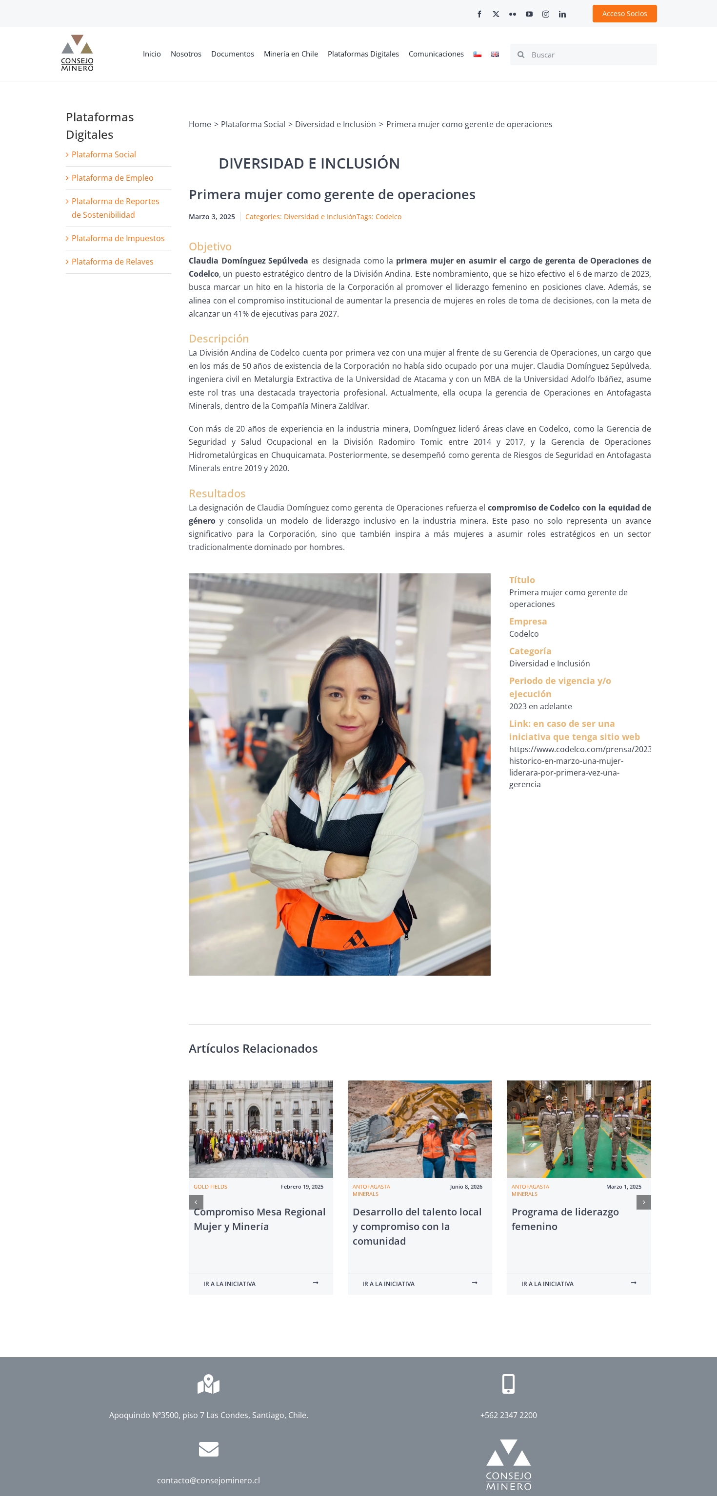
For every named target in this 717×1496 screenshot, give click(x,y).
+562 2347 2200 (508, 1415)
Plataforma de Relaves (113, 261)
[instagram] (545, 14)
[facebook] (479, 14)
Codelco (388, 216)
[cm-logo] (77, 38)
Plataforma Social (104, 154)
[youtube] (529, 14)
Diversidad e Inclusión (320, 216)
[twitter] (496, 14)
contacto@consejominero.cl (208, 1480)
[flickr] (512, 14)
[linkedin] (562, 14)
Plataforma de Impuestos (118, 238)
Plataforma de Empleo (113, 177)
